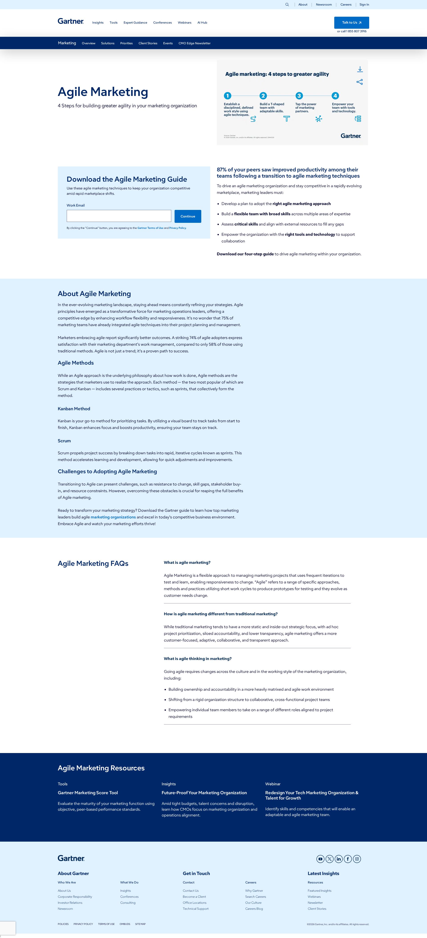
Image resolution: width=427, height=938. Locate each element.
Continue (188, 216)
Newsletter (315, 903)
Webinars (314, 897)
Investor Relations (70, 903)
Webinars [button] (184, 22)
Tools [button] (114, 22)
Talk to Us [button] (350, 22)
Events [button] (168, 43)
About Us (64, 891)
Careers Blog (254, 909)
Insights (125, 891)
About (302, 4)
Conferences (129, 897)
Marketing (67, 43)
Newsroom (324, 4)
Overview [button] (88, 43)
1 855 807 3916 (356, 31)
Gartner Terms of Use (150, 227)
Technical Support (196, 909)
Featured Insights (319, 891)
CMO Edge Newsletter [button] (195, 43)
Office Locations (194, 903)
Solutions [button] (108, 43)
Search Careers (255, 897)
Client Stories (317, 909)
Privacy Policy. (177, 227)
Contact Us (191, 891)
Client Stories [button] (148, 43)
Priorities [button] (126, 43)
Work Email (76, 205)
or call (341, 31)
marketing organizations (113, 517)
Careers (346, 4)
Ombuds (125, 924)
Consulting (127, 903)
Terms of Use (106, 924)
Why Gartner (254, 891)
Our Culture (253, 903)
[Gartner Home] (71, 21)
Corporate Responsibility (75, 897)
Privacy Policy (83, 924)
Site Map (140, 924)
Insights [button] (98, 22)
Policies (63, 924)
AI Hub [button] (202, 22)
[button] (362, 4)
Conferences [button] (162, 22)
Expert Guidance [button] (135, 22)
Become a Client (194, 897)
